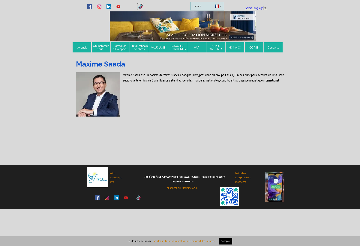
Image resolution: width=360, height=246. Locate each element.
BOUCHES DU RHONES (178, 47)
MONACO (235, 47)
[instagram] (99, 6)
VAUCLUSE (158, 47)
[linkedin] (109, 6)
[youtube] (118, 6)
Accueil (82, 47)
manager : (240, 182)
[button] (183, 26)
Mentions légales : (116, 177)
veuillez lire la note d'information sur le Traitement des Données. (184, 241)
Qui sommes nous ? (101, 47)
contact (113, 173)
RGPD (112, 182)
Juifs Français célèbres (139, 47)
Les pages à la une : (243, 177)
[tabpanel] (180, 88)
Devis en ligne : (241, 173)
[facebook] (89, 6)
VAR (196, 47)
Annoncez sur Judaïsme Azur (182, 188)
